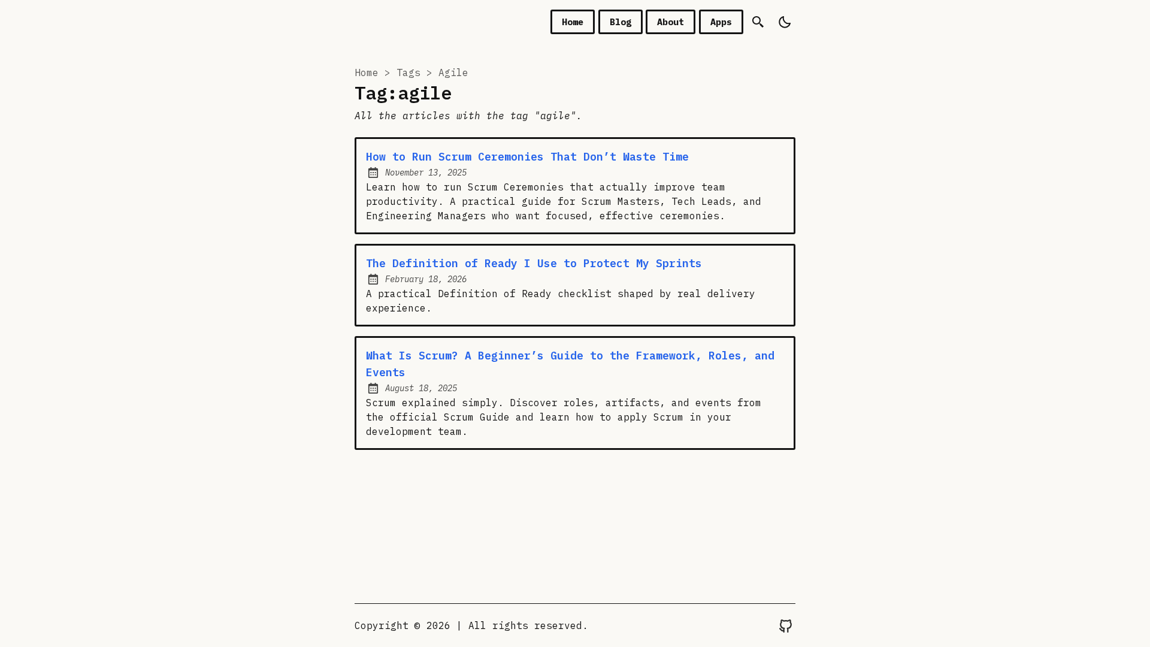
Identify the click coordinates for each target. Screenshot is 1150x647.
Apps (721, 22)
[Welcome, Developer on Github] (785, 625)
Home (572, 22)
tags (408, 72)
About (670, 22)
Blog (620, 22)
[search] (757, 21)
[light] (784, 21)
